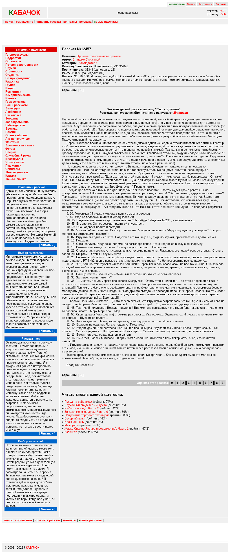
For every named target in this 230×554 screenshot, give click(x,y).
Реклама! (221, 4)
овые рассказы (106, 21)
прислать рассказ (48, 21)
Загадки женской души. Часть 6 (86, 411)
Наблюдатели (87, 63)
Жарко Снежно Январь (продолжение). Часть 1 (96, 428)
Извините (70, 432)
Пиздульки (205, 4)
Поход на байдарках (78, 401)
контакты (70, 21)
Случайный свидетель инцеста (85, 405)
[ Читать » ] (47, 245)
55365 (223, 14)
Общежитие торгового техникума (86, 415)
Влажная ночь (74, 422)
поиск (9, 21)
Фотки (191, 4)
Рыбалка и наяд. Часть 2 (81, 408)
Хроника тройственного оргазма (99, 56)
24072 (223, 11)
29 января (180, 112)
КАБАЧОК (32, 547)
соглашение (24, 21)
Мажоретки (72, 425)
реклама (85, 21)
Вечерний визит (75, 418)
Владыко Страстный (86, 59)
